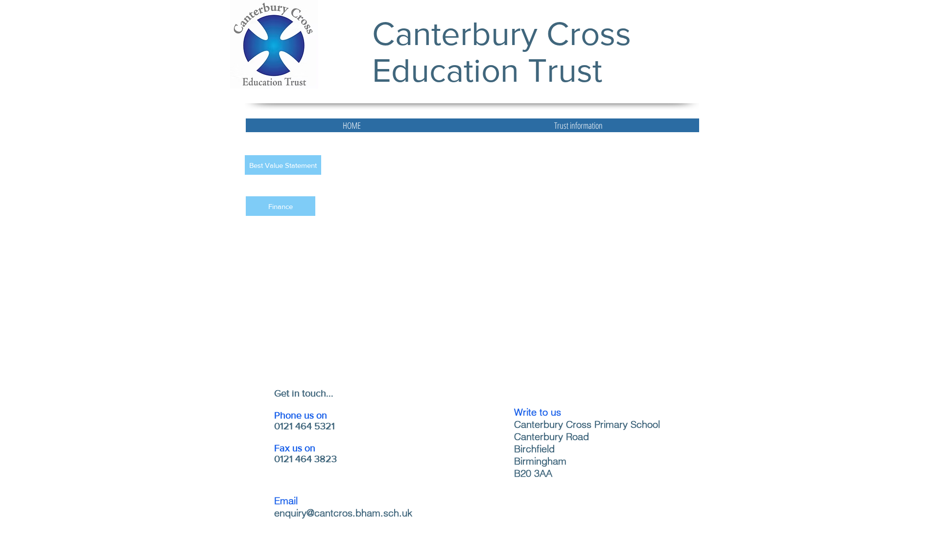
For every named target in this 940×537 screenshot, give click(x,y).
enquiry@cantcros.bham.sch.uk (343, 513)
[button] (578, 125)
